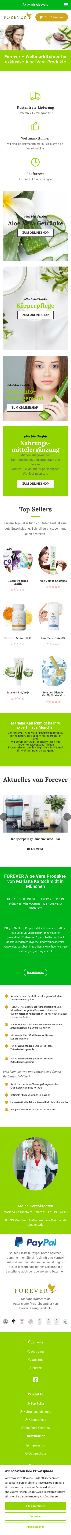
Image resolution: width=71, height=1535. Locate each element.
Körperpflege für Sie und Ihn (35, 839)
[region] (35, 1500)
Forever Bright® (18, 692)
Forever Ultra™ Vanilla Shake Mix (53, 694)
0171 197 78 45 (56, 1212)
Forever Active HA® (17, 638)
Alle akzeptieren (35, 1506)
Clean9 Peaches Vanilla (18, 582)
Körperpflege (37, 1420)
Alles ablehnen (35, 1526)
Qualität (37, 1360)
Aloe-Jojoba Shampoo (53, 580)
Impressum (37, 1445)
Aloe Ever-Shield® (53, 638)
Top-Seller (37, 1403)
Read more (35, 849)
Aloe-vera (37, 1352)
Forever (13, 56)
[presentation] (4, 817)
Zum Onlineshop (54, 17)
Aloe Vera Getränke (37, 1428)
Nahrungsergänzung (37, 1412)
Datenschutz (37, 1453)
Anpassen (35, 1516)
